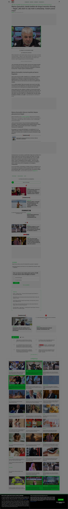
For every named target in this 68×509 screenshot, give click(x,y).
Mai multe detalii (26, 499)
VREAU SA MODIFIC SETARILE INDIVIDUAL (60, 502)
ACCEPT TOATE (61, 499)
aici (6, 504)
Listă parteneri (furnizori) (33, 501)
